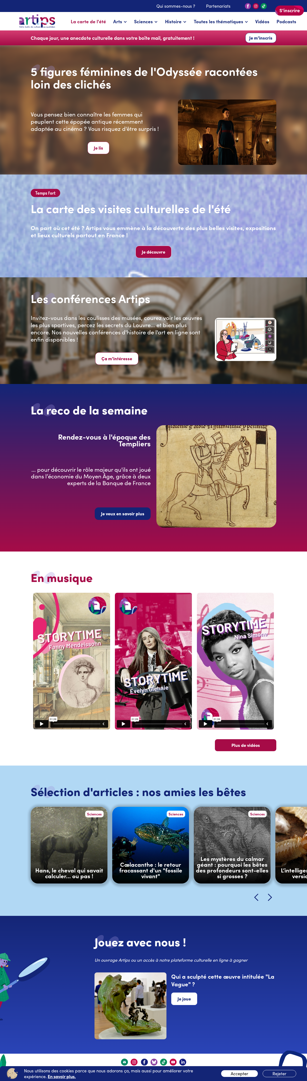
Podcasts (286, 21)
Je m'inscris (260, 38)
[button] (120, 21)
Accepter (239, 1073)
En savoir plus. (62, 1076)
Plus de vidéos (245, 745)
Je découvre (153, 252)
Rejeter (279, 1073)
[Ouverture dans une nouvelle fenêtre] (134, 1062)
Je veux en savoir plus (122, 514)
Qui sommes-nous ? (175, 6)
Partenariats (218, 6)
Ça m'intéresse (116, 358)
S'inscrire (289, 10)
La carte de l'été (88, 21)
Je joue (184, 999)
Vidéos (262, 21)
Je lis (98, 148)
